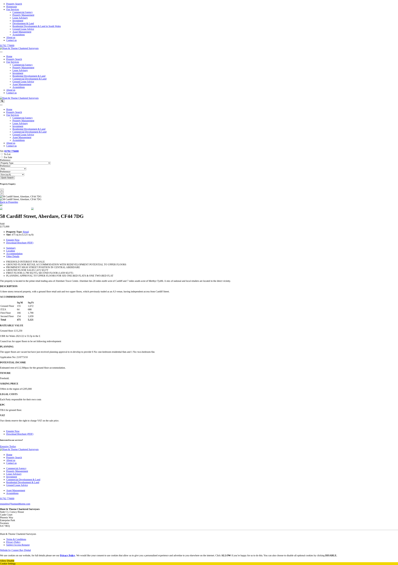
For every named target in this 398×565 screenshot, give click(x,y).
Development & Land (23, 23)
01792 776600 (7, 45)
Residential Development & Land (28, 76)
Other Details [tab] (12, 256)
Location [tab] (10, 250)
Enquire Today (8, 446)
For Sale (8, 157)
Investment (17, 20)
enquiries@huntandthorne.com (15, 503)
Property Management (23, 15)
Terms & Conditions (16, 539)
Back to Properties (9, 202)
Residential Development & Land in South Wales (36, 26)
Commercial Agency (22, 12)
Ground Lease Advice (23, 29)
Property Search (14, 3)
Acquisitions (18, 34)
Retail (26, 231)
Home (9, 56)
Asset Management (21, 31)
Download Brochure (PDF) (19, 242)
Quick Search (7, 178)
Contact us (11, 40)
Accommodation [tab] (14, 253)
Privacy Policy (13, 542)
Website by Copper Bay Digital (15, 550)
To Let (7, 154)
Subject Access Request (18, 545)
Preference (5, 160)
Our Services (12, 9)
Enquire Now (13, 240)
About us (10, 37)
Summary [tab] (11, 248)
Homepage (11, 6)
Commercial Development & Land (29, 78)
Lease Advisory (20, 17)
